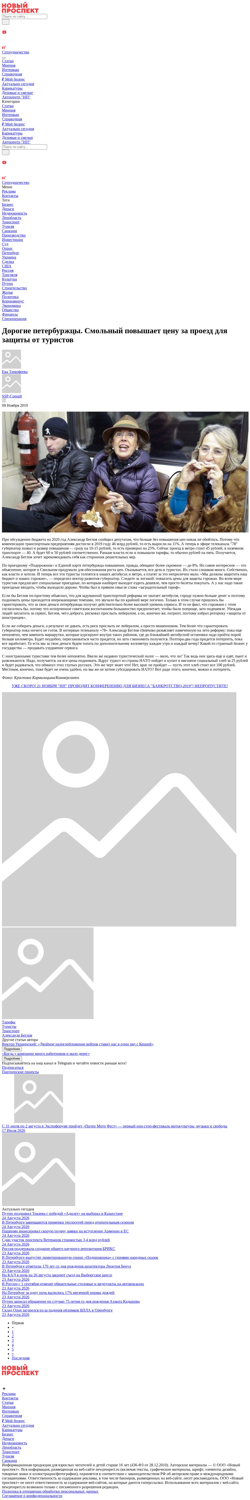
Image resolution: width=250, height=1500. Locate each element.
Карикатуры (12, 88)
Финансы (10, 314)
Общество (10, 310)
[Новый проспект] (20, 12)
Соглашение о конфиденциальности (32, 1496)
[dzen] (125, 38)
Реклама (9, 191)
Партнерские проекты (20, 1072)
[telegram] (125, 27)
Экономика (11, 305)
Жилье (7, 292)
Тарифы (8, 1022)
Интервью (10, 70)
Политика (10, 297)
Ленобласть (11, 218)
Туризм (8, 226)
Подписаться (12, 1067)
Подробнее (12, 1049)
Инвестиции (12, 240)
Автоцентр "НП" (16, 97)
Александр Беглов (17, 1035)
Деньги (8, 209)
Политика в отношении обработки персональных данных (50, 1491)
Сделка (8, 262)
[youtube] (125, 32)
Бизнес (7, 204)
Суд (5, 244)
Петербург (10, 253)
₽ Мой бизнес (13, 79)
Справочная (12, 74)
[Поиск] (5, 22)
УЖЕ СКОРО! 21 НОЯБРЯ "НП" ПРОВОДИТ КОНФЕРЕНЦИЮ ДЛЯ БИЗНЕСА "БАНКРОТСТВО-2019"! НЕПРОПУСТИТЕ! (120, 686)
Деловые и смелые (17, 93)
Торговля (9, 275)
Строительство (14, 288)
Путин (7, 283)
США (6, 266)
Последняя (21, 1358)
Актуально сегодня (18, 84)
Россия (7, 270)
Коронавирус (13, 301)
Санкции (9, 231)
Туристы (9, 1026)
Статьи (8, 61)
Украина (9, 257)
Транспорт (11, 222)
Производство (14, 235)
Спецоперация (14, 319)
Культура (9, 279)
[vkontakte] (125, 43)
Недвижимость (14, 213)
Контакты (10, 196)
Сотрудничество (15, 52)
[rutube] (125, 48)
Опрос (7, 248)
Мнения (8, 65)
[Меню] (4, 58)
